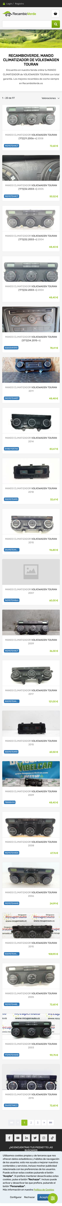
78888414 (10, 802)
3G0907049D (11, 499)
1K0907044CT (11, 146)
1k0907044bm (12, 600)
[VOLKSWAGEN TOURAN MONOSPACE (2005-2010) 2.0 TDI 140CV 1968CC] (31, 824)
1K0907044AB (11, 903)
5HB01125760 (11, 449)
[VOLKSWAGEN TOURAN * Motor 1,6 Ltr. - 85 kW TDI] (31, 319)
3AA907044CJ (12, 550)
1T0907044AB (11, 1055)
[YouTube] (18, 1138)
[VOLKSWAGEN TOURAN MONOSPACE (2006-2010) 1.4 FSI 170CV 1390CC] (31, 773)
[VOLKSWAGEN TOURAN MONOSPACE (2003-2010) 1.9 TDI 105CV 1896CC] (31, 420)
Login (9, 3)
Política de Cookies (44, 1189)
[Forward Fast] (50, 1123)
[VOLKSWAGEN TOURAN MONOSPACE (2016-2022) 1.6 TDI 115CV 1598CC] (31, 470)
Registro (19, 3)
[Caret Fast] (18, 1123)
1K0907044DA (11, 853)
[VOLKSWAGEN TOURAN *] (31, 167)
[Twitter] (35, 1138)
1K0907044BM (12, 1004)
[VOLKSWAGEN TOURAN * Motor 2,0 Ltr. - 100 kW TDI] (31, 218)
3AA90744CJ (11, 1105)
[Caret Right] (44, 1123)
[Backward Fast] (11, 1123)
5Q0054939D (11, 348)
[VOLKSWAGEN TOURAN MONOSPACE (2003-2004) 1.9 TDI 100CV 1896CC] (31, 1026)
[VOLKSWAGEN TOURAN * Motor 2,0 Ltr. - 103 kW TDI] (31, 117)
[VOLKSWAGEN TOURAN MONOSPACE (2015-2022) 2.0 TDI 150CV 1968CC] (31, 723)
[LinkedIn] (26, 1138)
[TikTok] (52, 1138)
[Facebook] (9, 1138)
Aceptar (45, 1197)
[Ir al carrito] (55, 13)
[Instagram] (44, 1138)
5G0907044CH (12, 701)
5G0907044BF (12, 954)
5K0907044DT (12, 398)
